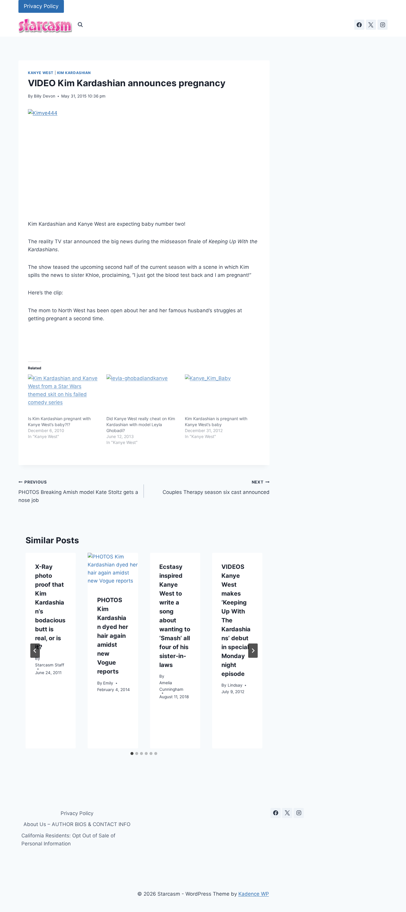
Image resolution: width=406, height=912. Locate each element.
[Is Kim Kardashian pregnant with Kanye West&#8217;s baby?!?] (64, 395)
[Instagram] (382, 25)
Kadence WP (253, 894)
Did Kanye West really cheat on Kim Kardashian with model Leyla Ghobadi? (140, 424)
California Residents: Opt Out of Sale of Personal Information (68, 840)
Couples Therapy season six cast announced (216, 487)
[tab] (131, 753)
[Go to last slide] (35, 650)
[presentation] (113, 569)
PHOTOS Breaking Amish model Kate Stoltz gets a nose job (78, 491)
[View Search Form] (80, 24)
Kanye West (40, 72)
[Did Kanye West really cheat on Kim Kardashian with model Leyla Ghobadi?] (142, 395)
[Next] (253, 650)
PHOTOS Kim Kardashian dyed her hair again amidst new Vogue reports (112, 636)
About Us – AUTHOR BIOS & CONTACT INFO (76, 824)
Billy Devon (44, 96)
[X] (371, 25)
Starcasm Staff (49, 665)
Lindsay (235, 685)
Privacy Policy (41, 6)
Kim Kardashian (74, 72)
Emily (108, 683)
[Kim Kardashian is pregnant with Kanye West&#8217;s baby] (221, 395)
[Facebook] (359, 25)
